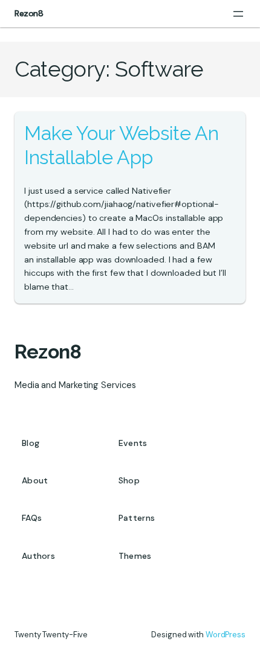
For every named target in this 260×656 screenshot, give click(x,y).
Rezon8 (29, 13)
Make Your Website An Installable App (121, 145)
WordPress (225, 634)
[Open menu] (238, 14)
